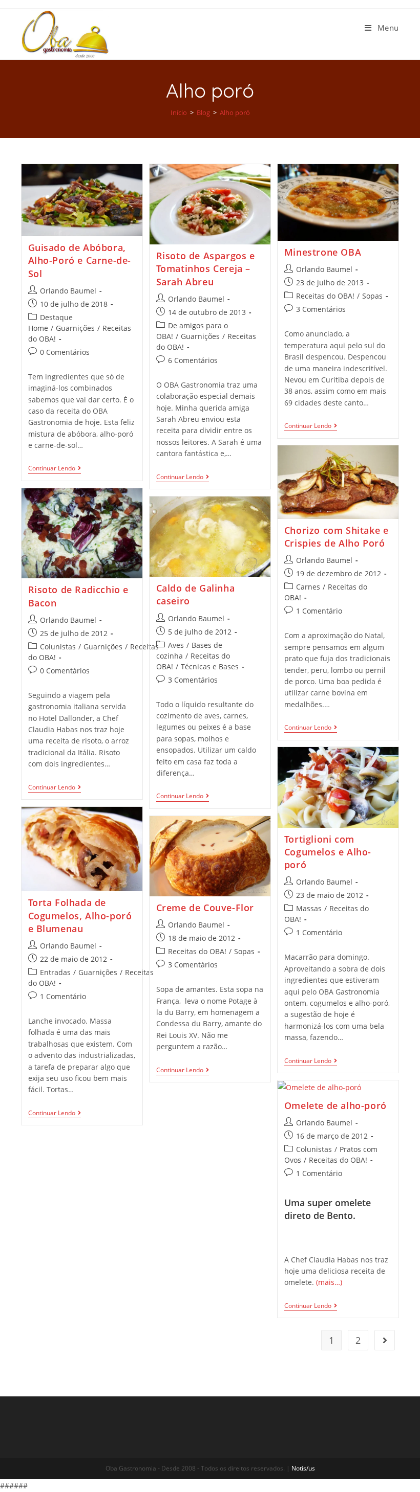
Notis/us (303, 1468)
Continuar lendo (51, 468)
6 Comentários (193, 360)
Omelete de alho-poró (335, 1105)
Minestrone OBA (322, 252)
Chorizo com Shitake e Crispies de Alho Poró (336, 536)
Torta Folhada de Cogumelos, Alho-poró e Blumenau (80, 915)
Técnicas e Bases (210, 666)
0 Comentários (65, 352)
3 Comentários (321, 309)
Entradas (55, 972)
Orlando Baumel (68, 291)
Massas (309, 908)
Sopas (372, 296)
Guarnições (75, 328)
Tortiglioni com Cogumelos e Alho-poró (327, 852)
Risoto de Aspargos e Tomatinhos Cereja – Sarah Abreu (205, 268)
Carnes (308, 587)
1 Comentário (319, 611)
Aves (176, 645)
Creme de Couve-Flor (205, 907)
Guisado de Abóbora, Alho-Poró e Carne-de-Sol (80, 260)
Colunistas (58, 646)
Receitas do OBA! (325, 296)
